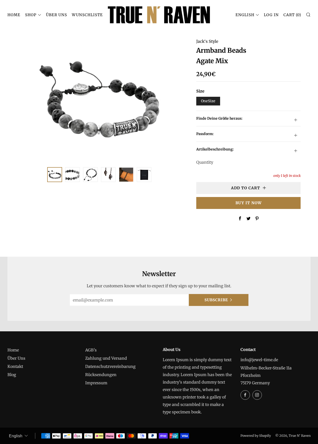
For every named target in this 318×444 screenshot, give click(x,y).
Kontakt (15, 366)
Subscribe (216, 299)
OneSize (208, 101)
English (245, 14)
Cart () (292, 14)
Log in (271, 14)
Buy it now (249, 202)
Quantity (204, 162)
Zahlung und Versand (106, 358)
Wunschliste (87, 14)
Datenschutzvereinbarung (110, 366)
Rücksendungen (101, 374)
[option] (99, 99)
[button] (54, 174)
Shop (31, 14)
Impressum (96, 382)
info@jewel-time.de (259, 359)
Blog (11, 374)
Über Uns (56, 14)
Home (13, 14)
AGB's (91, 349)
